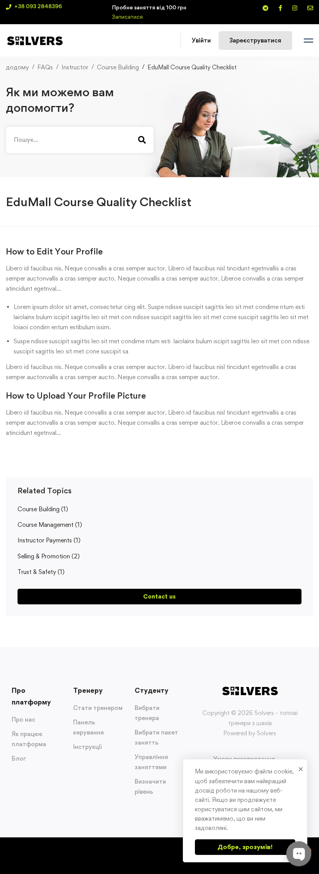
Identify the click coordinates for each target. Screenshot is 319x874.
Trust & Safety (41, 572)
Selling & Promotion (49, 556)
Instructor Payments (49, 540)
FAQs (45, 67)
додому (17, 67)
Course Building (118, 67)
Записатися (127, 16)
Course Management (50, 524)
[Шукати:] (80, 139)
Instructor (74, 67)
